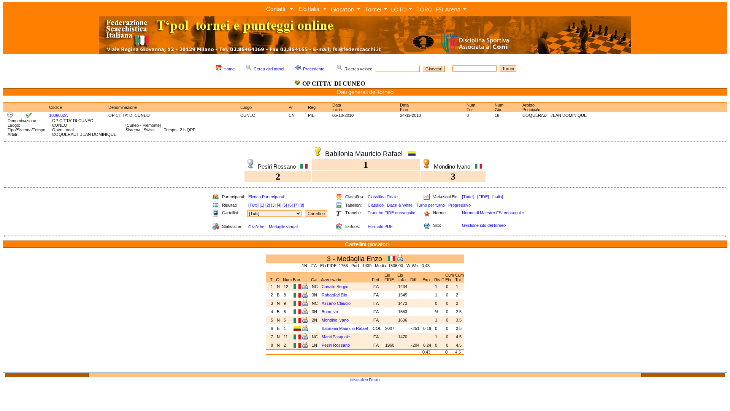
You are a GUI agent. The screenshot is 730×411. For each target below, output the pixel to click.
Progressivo (459, 205)
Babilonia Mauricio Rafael (345, 328)
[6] (290, 205)
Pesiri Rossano (336, 345)
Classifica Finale (383, 196)
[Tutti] (253, 205)
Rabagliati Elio (335, 295)
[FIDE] (483, 196)
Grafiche (256, 227)
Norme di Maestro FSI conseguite (493, 212)
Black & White (400, 205)
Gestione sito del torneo (484, 225)
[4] (279, 205)
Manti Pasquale (336, 337)
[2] (267, 205)
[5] (284, 205)
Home (229, 69)
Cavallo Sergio (335, 286)
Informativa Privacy (365, 379)
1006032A (58, 115)
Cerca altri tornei (269, 69)
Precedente (313, 69)
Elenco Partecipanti (266, 196)
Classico (376, 205)
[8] (302, 205)
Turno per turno (430, 205)
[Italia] (497, 196)
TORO (424, 9)
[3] (273, 205)
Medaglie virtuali (283, 227)
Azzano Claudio (337, 303)
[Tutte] (468, 196)
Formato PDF (380, 226)
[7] (296, 205)
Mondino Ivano (336, 320)
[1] (262, 205)
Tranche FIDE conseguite (391, 212)
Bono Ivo (330, 311)
